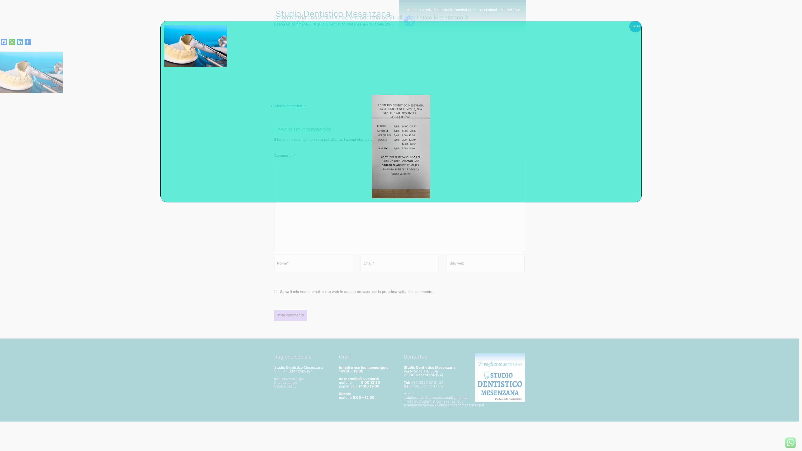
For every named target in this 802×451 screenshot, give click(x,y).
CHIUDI (635, 26)
